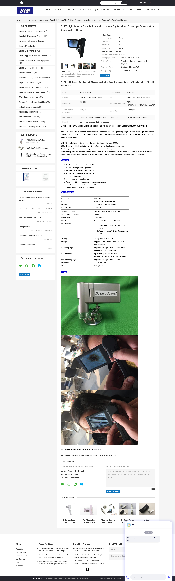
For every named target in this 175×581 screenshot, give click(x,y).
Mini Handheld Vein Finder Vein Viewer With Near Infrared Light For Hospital (53, 562)
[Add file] (128, 577)
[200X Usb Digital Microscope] (21, 148)
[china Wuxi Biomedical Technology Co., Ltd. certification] (26, 177)
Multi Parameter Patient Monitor (33, 92)
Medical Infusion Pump (28, 112)
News (130, 10)
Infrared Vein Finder (27, 46)
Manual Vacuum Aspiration (30, 122)
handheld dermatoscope (74, 455)
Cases (138, 10)
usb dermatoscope (109, 455)
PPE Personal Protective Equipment (34, 60)
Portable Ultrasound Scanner (31, 31)
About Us (71, 10)
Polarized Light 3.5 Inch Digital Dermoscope (69, 521)
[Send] (169, 577)
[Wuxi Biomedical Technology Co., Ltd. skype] (41, 266)
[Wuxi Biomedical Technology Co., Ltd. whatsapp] (28, 266)
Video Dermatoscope (40, 20)
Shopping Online (152, 10)
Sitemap (19, 566)
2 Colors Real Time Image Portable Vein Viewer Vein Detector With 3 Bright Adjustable (54, 550)
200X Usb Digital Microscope (37, 148)
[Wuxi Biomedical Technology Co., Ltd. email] (22, 266)
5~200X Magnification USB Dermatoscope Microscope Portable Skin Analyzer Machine (147, 521)
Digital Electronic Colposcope (31, 87)
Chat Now (142, 3)
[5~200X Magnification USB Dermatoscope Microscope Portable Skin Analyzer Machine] (147, 509)
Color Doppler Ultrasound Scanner (33, 56)
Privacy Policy (38, 578)
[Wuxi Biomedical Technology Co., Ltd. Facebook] (22, 2)
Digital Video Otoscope (29, 68)
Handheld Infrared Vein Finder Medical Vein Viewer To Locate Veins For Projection (53, 556)
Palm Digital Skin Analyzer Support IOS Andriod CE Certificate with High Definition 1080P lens (89, 550)
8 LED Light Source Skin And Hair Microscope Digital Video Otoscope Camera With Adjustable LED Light (78, 73)
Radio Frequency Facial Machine (32, 78)
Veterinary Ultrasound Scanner (31, 41)
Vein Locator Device (27, 117)
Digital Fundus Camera (28, 82)
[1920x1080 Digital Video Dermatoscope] (21, 141)
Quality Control (102, 10)
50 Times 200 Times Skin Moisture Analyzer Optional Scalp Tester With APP (90, 562)
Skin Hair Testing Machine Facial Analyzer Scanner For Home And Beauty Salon (108, 521)
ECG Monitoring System (29, 97)
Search (124, 3)
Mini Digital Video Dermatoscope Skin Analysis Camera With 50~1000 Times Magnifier (38, 156)
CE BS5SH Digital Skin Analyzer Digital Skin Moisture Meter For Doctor (88, 556)
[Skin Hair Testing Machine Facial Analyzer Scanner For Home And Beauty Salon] (108, 509)
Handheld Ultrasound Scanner (31, 36)
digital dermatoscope (93, 455)
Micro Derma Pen (26, 73)
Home (47, 10)
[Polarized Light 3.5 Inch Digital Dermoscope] (69, 509)
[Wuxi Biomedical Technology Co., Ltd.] (25, 10)
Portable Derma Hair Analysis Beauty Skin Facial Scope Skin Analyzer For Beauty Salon (127, 521)
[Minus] (169, 524)
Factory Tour (84, 10)
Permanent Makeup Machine (31, 126)
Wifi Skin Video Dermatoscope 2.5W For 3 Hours (88, 521)
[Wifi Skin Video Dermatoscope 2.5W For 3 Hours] (88, 509)
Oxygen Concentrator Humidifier (32, 102)
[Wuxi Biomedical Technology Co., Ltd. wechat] (35, 266)
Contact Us (118, 10)
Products (58, 10)
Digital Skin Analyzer (27, 51)
